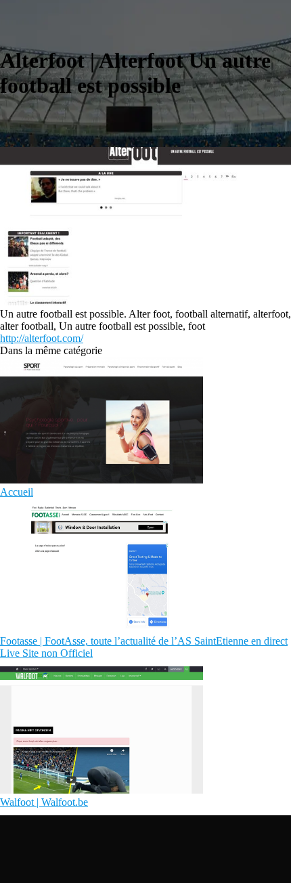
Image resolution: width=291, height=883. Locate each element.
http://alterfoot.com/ (41, 338)
